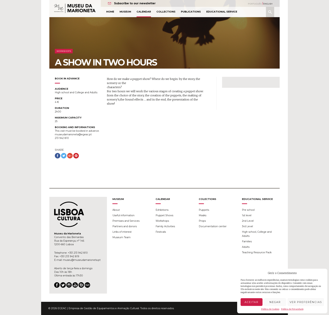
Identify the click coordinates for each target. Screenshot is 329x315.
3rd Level (247, 226)
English (267, 3)
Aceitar (251, 302)
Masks (202, 215)
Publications (191, 11)
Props (202, 220)
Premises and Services (125, 220)
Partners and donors (124, 226)
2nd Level (248, 220)
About (116, 209)
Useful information (123, 215)
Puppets (204, 209)
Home (110, 11)
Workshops (162, 220)
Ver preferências (306, 302)
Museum (125, 11)
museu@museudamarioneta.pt (82, 259)
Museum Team (121, 237)
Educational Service (221, 11)
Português (254, 3)
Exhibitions (162, 209)
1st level (246, 215)
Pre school (248, 209)
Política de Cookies (270, 309)
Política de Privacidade (292, 309)
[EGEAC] (69, 214)
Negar (275, 302)
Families (247, 241)
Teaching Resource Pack (257, 252)
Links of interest (122, 231)
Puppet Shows (164, 215)
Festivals (161, 231)
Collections (165, 11)
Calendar (144, 11)
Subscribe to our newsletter (135, 3)
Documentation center (213, 226)
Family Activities (165, 226)
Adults (245, 246)
